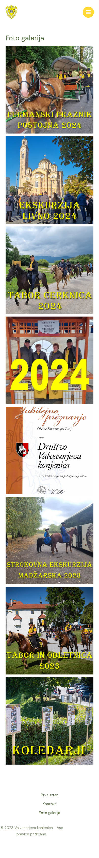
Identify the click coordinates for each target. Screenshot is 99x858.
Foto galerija (49, 813)
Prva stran (49, 795)
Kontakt (49, 804)
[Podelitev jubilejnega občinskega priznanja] (49, 450)
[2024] (49, 360)
